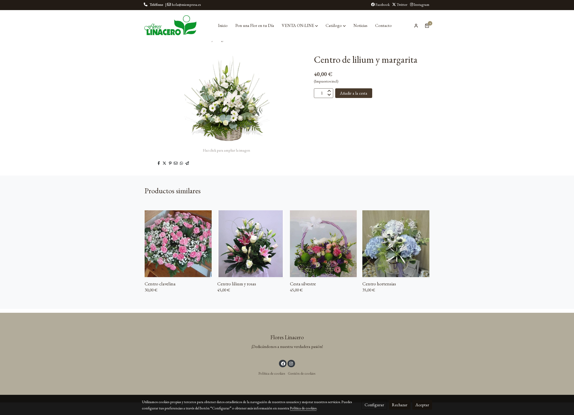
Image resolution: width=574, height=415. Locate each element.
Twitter (401, 4)
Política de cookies (272, 373)
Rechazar (399, 405)
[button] (300, 25)
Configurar (374, 405)
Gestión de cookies (301, 373)
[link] (171, 26)
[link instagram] (291, 363)
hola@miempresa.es (186, 4)
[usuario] (416, 25)
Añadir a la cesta (353, 93)
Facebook (382, 4)
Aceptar (422, 405)
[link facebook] (283, 363)
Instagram (421, 4)
